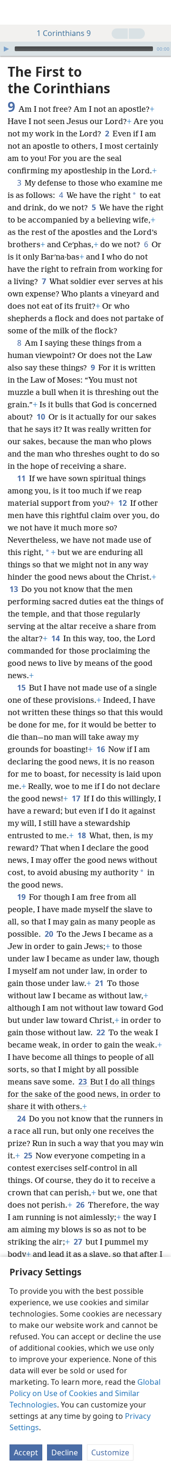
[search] (159, 12)
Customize (110, 1452)
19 (22, 897)
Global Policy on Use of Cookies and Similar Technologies (85, 1393)
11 (22, 478)
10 (42, 417)
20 (50, 934)
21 (100, 983)
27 (79, 1242)
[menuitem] (14, 12)
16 (101, 749)
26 (81, 1205)
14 (56, 638)
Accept (26, 1452)
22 (101, 1032)
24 (22, 1118)
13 (14, 589)
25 (29, 1155)
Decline (64, 1452)
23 (83, 1081)
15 (22, 687)
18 (82, 835)
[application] (85, 49)
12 (123, 503)
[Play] (6, 49)
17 (77, 798)
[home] (14, 12)
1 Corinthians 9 (64, 33)
